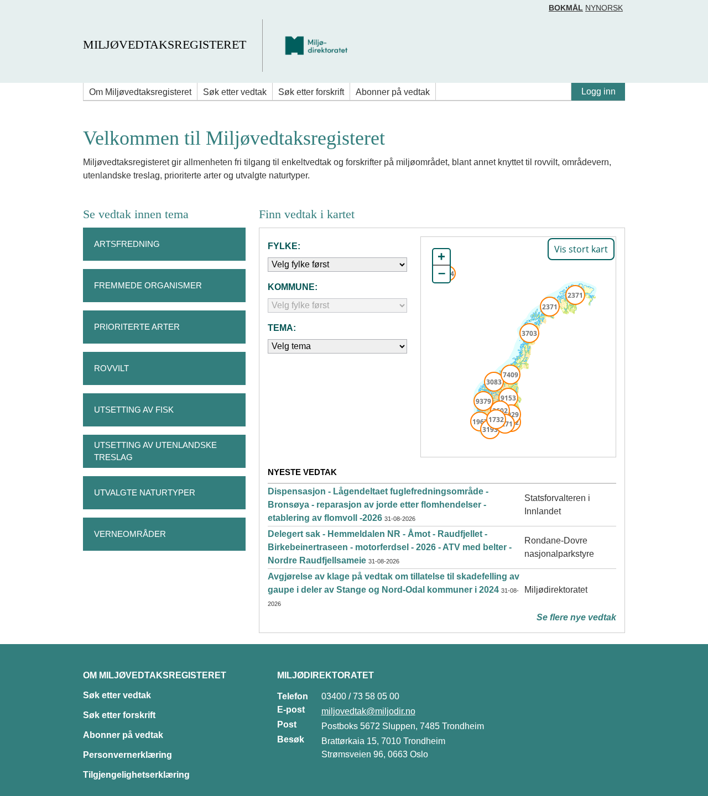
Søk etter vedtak (235, 92)
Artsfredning (127, 244)
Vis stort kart (581, 249)
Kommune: (292, 287)
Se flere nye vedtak (576, 617)
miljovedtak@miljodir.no (368, 711)
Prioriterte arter (137, 326)
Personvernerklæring (127, 755)
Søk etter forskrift (311, 92)
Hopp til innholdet (44, 13)
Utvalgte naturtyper (144, 492)
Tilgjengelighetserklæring (136, 774)
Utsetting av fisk (134, 409)
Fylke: (284, 246)
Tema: (282, 328)
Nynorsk (604, 7)
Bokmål (566, 7)
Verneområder (130, 534)
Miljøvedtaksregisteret (164, 44)
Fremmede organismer (148, 285)
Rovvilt (111, 368)
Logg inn (598, 91)
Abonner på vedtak (393, 92)
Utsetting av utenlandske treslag (155, 451)
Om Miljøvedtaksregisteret (140, 92)
